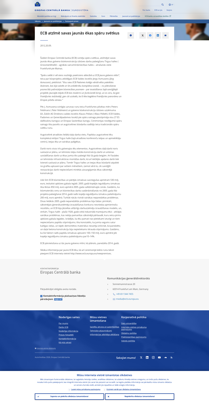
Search (162, 5)
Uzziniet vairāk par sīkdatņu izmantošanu (123, 389)
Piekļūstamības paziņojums (133, 337)
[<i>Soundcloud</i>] (165, 357)
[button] (166, 4)
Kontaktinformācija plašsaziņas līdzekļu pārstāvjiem (63, 297)
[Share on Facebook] (150, 35)
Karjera (169, 10)
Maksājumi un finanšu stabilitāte (73, 16)
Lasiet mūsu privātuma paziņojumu (85, 389)
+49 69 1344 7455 (124, 294)
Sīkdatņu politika (129, 333)
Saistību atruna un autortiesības (104, 327)
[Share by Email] (165, 35)
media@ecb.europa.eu (127, 299)
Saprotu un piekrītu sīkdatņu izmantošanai (69, 396)
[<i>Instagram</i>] (153, 357)
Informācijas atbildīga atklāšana (104, 335)
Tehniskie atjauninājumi (101, 331)
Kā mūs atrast (65, 343)
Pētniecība (114, 16)
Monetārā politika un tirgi (46, 16)
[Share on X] (142, 35)
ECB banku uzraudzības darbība (157, 16)
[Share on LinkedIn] (158, 35)
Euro (103, 16)
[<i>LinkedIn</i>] (147, 357)
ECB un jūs (158, 10)
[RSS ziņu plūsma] (171, 357)
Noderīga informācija (68, 331)
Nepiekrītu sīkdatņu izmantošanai (140, 396)
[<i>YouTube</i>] (159, 357)
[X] (141, 357)
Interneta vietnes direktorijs (46, 348)
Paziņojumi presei (71, 21)
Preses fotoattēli (66, 335)
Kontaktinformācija (67, 339)
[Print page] (130, 35)
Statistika (93, 16)
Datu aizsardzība (128, 324)
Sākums (38, 21)
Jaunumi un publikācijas (131, 16)
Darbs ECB (63, 327)
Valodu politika (128, 341)
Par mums (146, 10)
